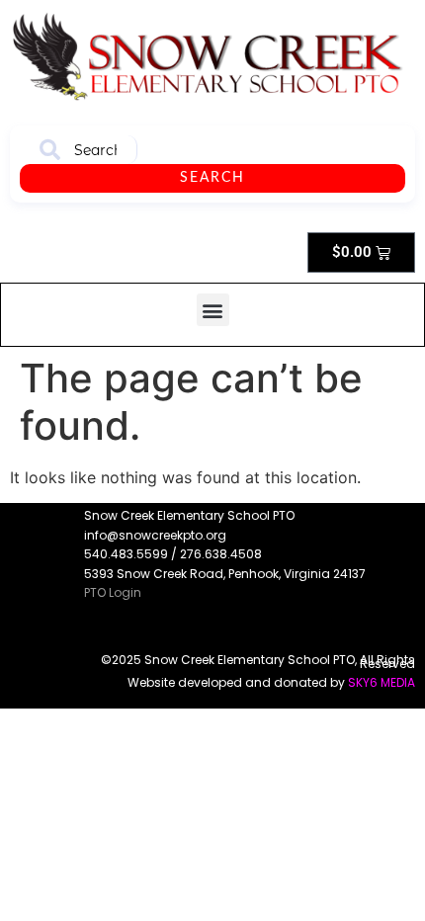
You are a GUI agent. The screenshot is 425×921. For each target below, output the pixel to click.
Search (212, 178)
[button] (213, 309)
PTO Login (112, 592)
